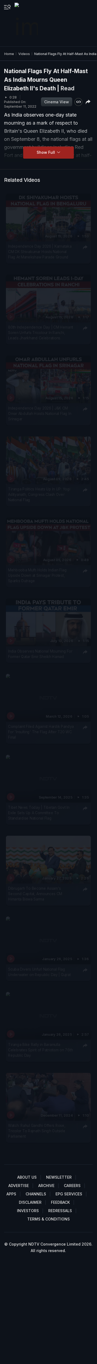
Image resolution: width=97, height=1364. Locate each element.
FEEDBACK (60, 1202)
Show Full (46, 152)
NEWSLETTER (59, 1177)
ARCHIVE (46, 1185)
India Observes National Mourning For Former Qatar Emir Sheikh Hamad (40, 654)
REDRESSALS (60, 1210)
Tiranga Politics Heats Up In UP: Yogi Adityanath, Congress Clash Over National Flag (39, 494)
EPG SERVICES (69, 1194)
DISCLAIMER (30, 1202)
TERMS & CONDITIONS (48, 1219)
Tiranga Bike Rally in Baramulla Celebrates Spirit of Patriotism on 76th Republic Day (40, 1050)
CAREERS (72, 1185)
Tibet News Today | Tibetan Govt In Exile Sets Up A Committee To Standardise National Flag (39, 812)
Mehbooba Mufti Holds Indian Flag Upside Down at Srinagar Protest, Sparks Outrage (37, 575)
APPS (11, 1194)
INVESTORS (28, 1210)
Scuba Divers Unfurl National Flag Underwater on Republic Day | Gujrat (39, 972)
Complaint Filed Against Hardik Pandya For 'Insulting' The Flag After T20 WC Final (41, 731)
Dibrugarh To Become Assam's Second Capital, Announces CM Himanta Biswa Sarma (35, 893)
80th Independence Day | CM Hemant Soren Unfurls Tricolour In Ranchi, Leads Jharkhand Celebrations (40, 332)
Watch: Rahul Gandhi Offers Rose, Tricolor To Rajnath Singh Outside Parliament (36, 1131)
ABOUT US (27, 1177)
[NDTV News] (27, 23)
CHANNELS (36, 1194)
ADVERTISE (18, 1185)
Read (67, 88)
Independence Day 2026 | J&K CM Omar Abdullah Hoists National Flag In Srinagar (39, 413)
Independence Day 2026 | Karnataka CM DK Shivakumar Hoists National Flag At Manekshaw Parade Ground (39, 252)
